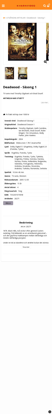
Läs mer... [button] (45, 102)
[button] (48, 5)
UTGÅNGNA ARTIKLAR (15, 18)
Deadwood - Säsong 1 (36, 18)
